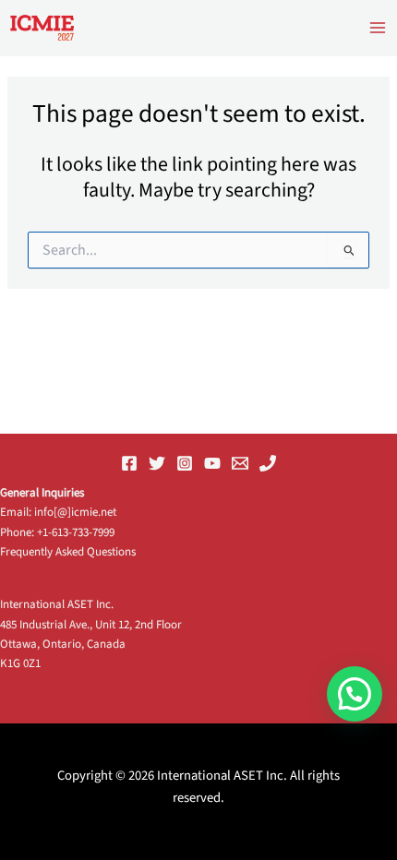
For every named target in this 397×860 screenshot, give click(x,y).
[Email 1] (240, 463)
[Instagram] (184, 463)
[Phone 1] (267, 463)
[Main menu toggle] (377, 27)
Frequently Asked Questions (68, 551)
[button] (354, 694)
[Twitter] (157, 463)
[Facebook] (129, 463)
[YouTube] (212, 463)
